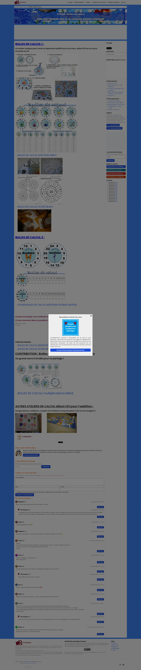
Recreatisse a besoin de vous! (70, 317)
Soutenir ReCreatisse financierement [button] (71, 350)
